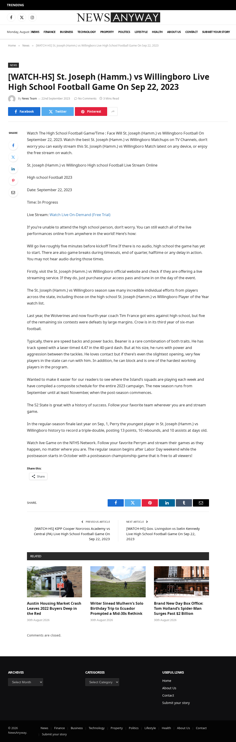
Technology (86, 32)
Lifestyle (141, 32)
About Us (174, 32)
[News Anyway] (118, 17)
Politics (124, 32)
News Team (29, 98)
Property (107, 32)
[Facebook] (13, 145)
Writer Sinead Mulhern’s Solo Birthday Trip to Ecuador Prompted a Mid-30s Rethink (77, 5)
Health (157, 32)
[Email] (13, 192)
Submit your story (216, 32)
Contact (191, 32)
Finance (50, 32)
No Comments (87, 98)
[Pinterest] (13, 180)
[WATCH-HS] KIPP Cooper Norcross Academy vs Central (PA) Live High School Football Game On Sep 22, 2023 (72, 533)
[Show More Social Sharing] (113, 111)
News (35, 32)
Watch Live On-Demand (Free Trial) (80, 214)
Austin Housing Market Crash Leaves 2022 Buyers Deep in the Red (54, 608)
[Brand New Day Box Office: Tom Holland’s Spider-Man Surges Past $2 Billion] (181, 581)
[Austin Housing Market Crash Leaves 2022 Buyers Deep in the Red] (54, 581)
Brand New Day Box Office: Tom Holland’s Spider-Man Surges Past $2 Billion (178, 608)
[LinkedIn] (13, 168)
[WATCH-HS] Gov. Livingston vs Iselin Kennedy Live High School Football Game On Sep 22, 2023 (163, 533)
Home (166, 680)
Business (66, 32)
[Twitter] (13, 157)
